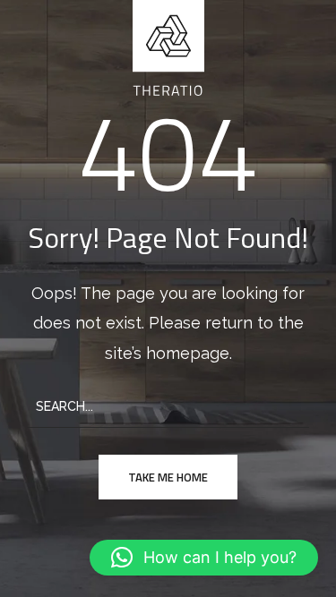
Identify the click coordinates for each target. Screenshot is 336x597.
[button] (204, 558)
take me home (168, 477)
